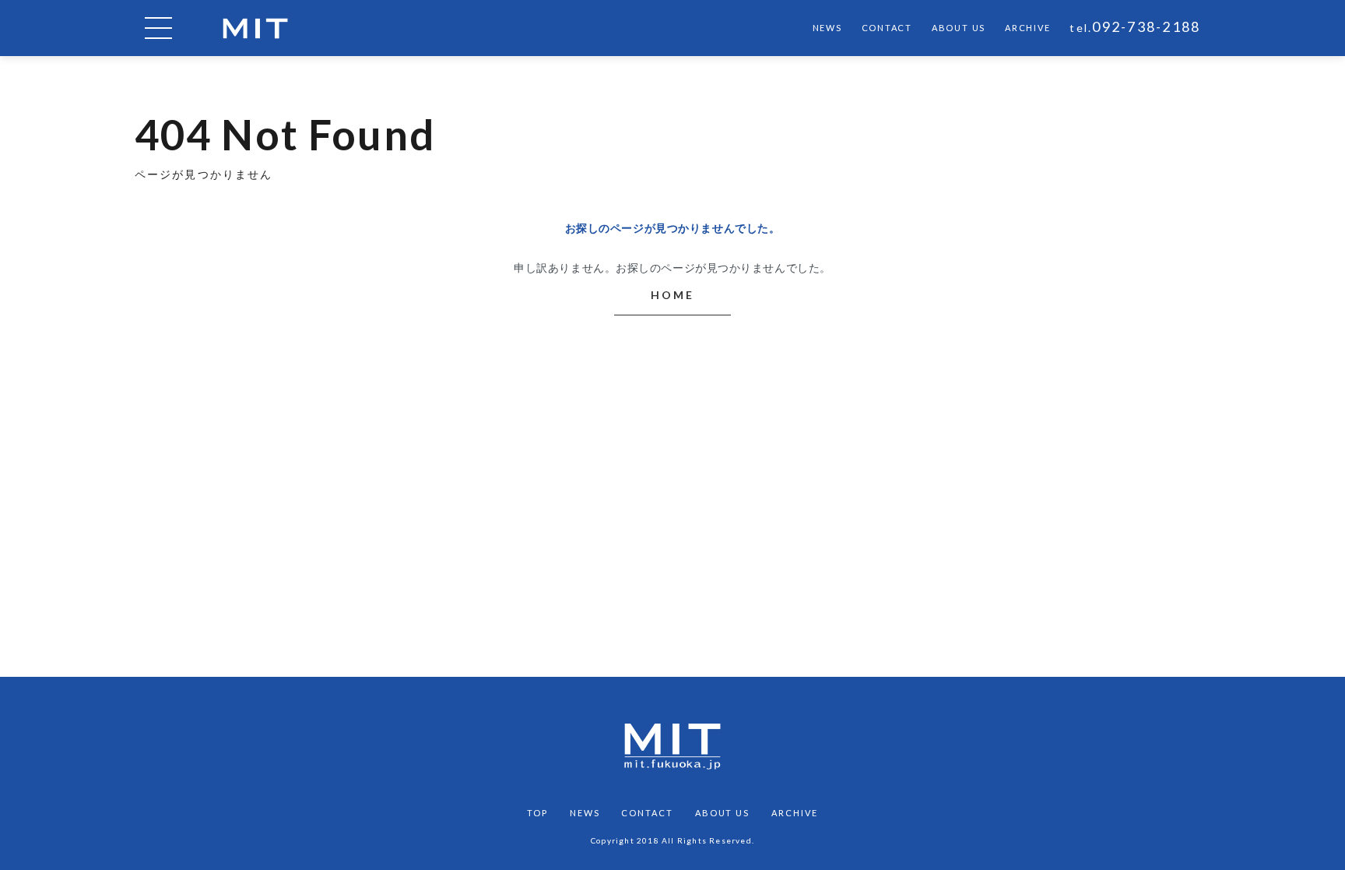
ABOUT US (958, 28)
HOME (672, 294)
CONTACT (887, 28)
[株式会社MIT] (255, 28)
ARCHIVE (1027, 28)
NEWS (827, 28)
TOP (537, 813)
